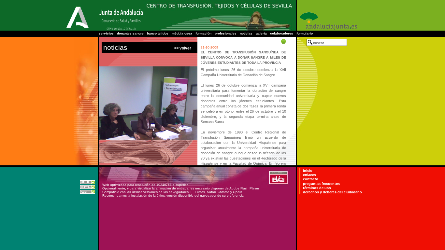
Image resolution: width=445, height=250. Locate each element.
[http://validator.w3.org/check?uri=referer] (87, 187)
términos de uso (317, 188)
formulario (304, 33)
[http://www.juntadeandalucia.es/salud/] (121, 29)
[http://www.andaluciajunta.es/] (328, 29)
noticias (246, 33)
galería (261, 33)
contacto (310, 179)
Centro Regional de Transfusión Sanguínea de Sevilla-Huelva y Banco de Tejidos (219, 6)
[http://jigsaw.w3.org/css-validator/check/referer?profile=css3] (87, 192)
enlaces (309, 175)
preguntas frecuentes (321, 184)
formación (203, 33)
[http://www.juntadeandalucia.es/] (78, 28)
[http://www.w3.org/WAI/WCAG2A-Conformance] (87, 183)
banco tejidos (157, 33)
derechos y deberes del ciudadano (332, 192)
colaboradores (281, 33)
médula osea (182, 33)
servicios (106, 33)
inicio (307, 171)
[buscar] (310, 42)
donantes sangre (130, 33)
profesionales (226, 33)
